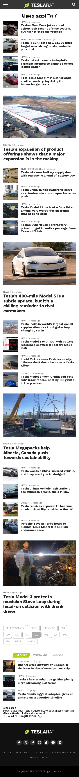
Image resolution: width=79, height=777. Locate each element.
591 (27, 634)
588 (63, 628)
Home (7, 752)
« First (33, 628)
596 (8, 641)
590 (17, 634)
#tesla (7, 713)
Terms (34, 757)
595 (65, 634)
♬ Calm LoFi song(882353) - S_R (22, 716)
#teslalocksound (34, 713)
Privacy (47, 757)
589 (8, 634)
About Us (21, 752)
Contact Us (39, 752)
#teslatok (18, 713)
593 (46, 634)
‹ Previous (49, 628)
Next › (18, 641)
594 (55, 634)
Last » (31, 641)
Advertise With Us (63, 752)
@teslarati (10, 707)
